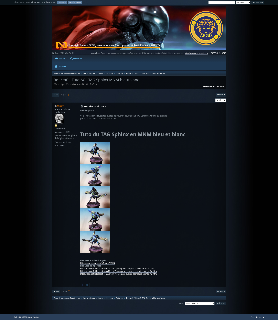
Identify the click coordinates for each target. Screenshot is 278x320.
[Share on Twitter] (87, 285)
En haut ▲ (260, 317)
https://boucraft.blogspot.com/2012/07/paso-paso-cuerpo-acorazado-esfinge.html (117, 268)
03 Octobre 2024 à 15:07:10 (95, 106)
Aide (252, 317)
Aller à (181, 303)
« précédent (208, 86)
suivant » (219, 86)
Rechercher (78, 58)
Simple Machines (33, 317)
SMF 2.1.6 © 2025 (20, 317)
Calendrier (62, 66)
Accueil (61, 58)
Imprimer (221, 95)
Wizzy (60, 106)
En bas (55, 95)
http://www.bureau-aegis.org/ (196, 53)
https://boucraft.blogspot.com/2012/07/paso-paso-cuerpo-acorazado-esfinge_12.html (118, 274)
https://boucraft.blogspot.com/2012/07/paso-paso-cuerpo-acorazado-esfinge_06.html (118, 271)
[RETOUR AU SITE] (218, 53)
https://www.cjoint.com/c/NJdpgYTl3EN (97, 263)
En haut (56, 291)
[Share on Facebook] (82, 285)
